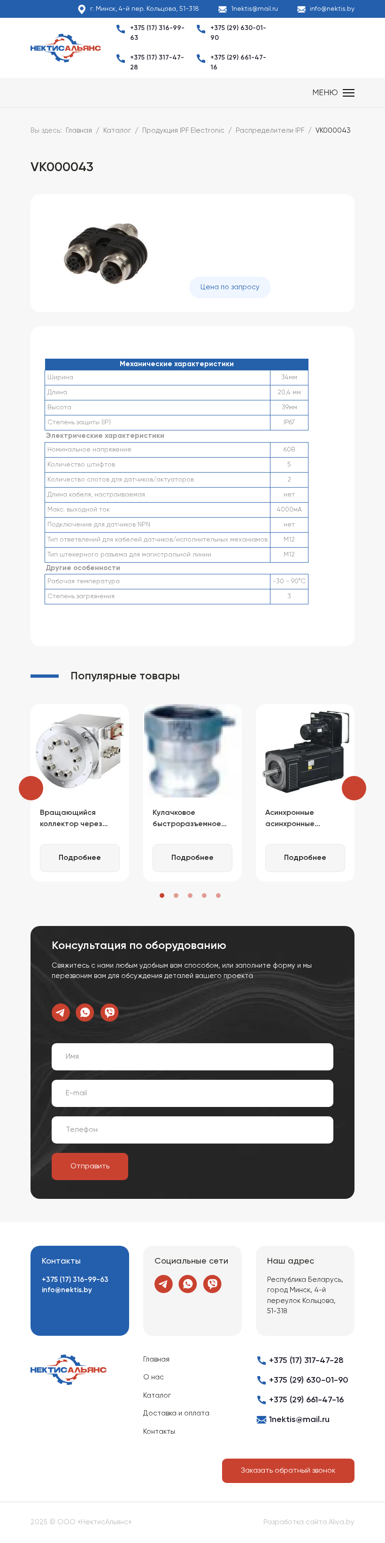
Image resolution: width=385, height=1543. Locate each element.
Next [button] (354, 788)
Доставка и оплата (176, 1413)
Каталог (157, 1395)
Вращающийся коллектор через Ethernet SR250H (71, 819)
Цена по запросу (230, 287)
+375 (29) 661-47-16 (306, 1400)
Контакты (159, 1431)
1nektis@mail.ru (254, 9)
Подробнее (80, 858)
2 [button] (176, 895)
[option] (79, 793)
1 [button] (162, 895)
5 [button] (218, 895)
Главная (156, 1359)
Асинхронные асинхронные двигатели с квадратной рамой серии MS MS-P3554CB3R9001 (300, 819)
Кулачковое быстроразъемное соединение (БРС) (187, 819)
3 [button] (190, 895)
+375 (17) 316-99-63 (75, 1279)
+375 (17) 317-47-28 (306, 1360)
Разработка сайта (295, 1522)
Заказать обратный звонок (288, 1471)
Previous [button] (31, 788)
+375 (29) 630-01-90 (308, 1380)
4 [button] (204, 895)
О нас (153, 1377)
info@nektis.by (332, 9)
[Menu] (333, 93)
